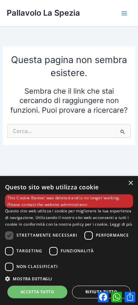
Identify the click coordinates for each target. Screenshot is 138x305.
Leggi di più (121, 224)
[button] (69, 279)
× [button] (130, 183)
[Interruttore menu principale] (124, 13)
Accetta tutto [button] (37, 292)
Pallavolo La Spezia (43, 13)
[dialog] (69, 240)
